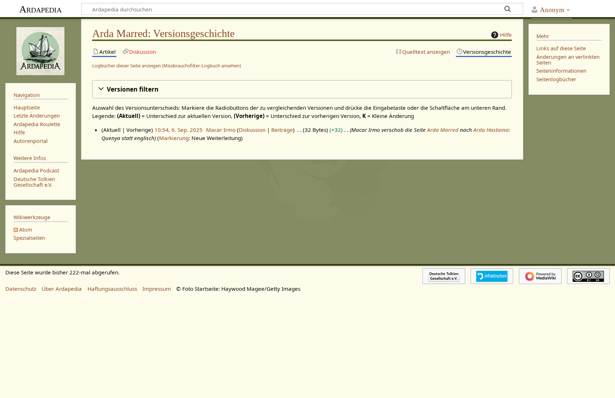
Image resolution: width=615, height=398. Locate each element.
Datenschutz (20, 288)
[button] (302, 89)
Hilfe (506, 34)
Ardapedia (40, 9)
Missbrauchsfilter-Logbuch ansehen (201, 65)
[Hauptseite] (40, 50)
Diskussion (252, 129)
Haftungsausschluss (112, 288)
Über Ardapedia (62, 288)
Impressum (156, 288)
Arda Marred (442, 129)
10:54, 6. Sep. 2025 (178, 129)
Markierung (174, 137)
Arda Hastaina (491, 129)
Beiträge (282, 129)
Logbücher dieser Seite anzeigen (126, 65)
